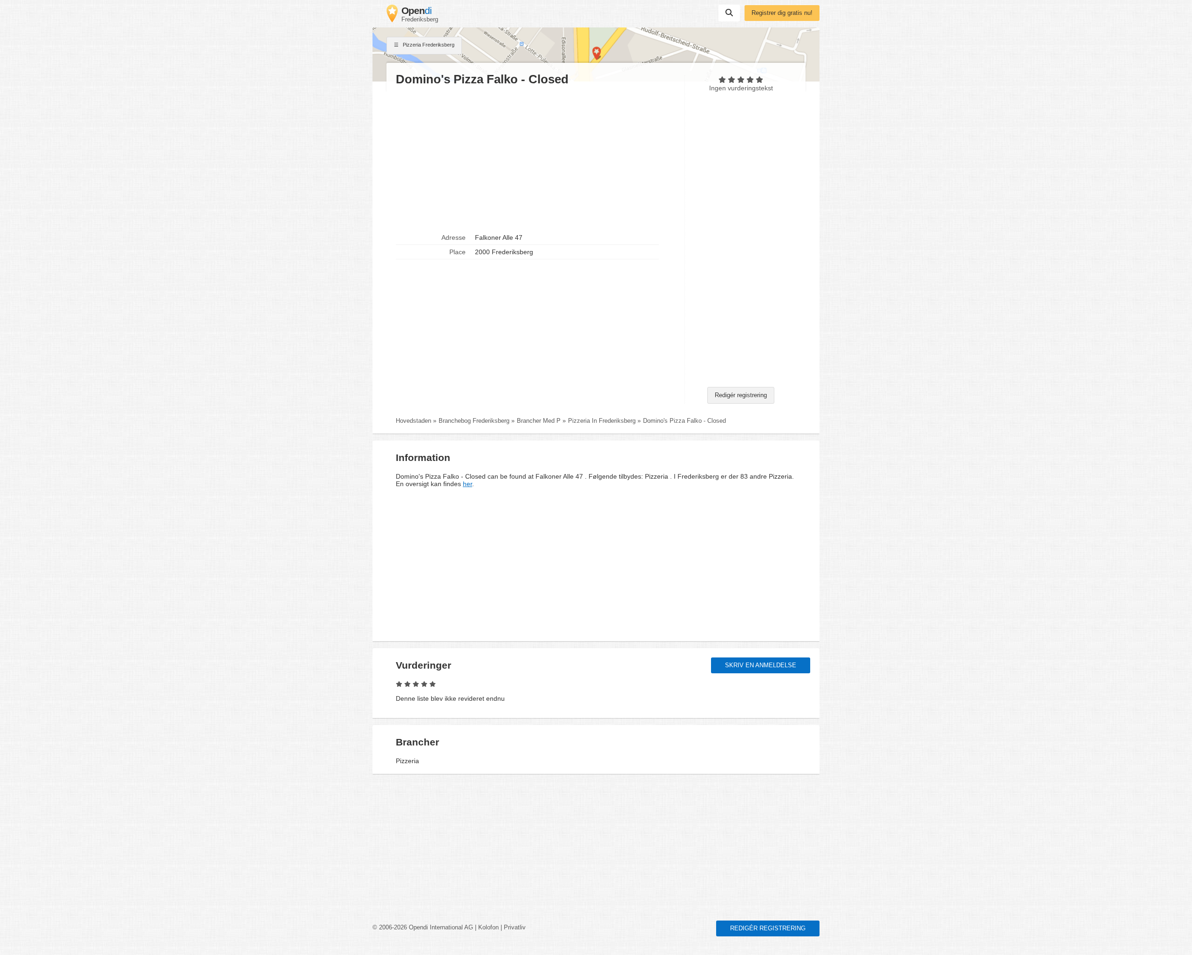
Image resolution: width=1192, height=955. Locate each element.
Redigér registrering (741, 395)
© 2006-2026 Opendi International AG (422, 927)
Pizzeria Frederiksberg (427, 44)
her (467, 484)
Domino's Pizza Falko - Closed (684, 421)
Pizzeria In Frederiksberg (602, 421)
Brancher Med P (539, 421)
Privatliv (515, 927)
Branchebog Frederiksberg (474, 421)
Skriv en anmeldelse (760, 665)
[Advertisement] (535, 159)
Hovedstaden (413, 421)
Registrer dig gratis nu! (782, 13)
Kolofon (488, 927)
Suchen (729, 13)
